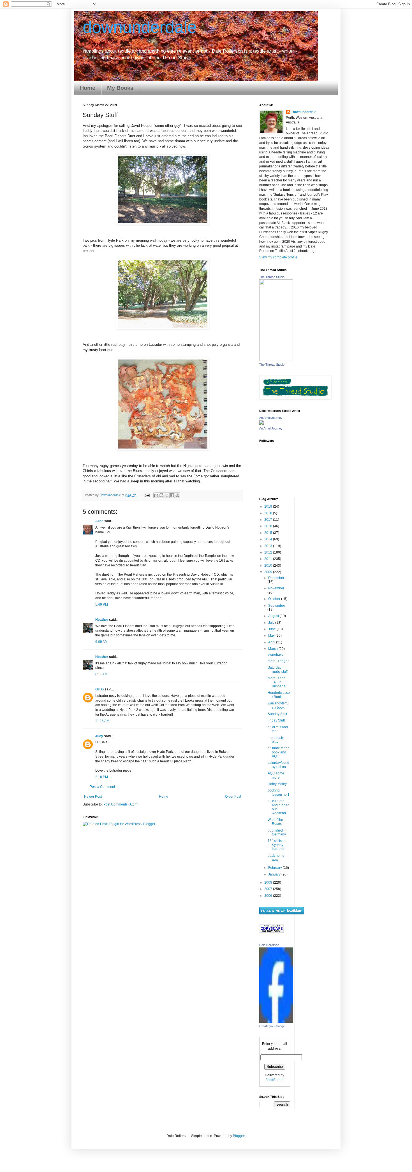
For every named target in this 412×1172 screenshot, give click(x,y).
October (274, 599)
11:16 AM (102, 721)
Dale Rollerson (269, 945)
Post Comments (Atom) (120, 804)
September (276, 606)
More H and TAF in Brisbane (277, 682)
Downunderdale (303, 112)
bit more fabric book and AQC (278, 752)
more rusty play (276, 740)
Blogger (239, 1136)
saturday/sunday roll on (278, 765)
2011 (268, 559)
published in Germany (277, 832)
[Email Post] (147, 495)
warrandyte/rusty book (278, 705)
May (272, 636)
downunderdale (139, 27)
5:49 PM (101, 604)
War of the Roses (275, 822)
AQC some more (276, 775)
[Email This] (156, 495)
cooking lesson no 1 (279, 792)
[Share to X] (167, 495)
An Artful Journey (271, 417)
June (272, 629)
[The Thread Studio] (276, 360)
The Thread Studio (271, 277)
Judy (99, 736)
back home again (276, 858)
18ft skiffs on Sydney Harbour (277, 845)
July (271, 623)
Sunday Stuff (277, 714)
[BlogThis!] (161, 495)
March (273, 649)
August (274, 616)
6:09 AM (101, 642)
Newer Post (93, 797)
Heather (101, 620)
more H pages (278, 661)
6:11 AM (101, 674)
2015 (268, 533)
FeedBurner (274, 1080)
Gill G (99, 689)
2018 (268, 513)
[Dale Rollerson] (276, 1022)
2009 (268, 572)
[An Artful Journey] (261, 424)
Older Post (233, 797)
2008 (268, 882)
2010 (268, 566)
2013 (268, 546)
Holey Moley (277, 784)
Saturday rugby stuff (278, 669)
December (276, 578)
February (275, 868)
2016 (268, 526)
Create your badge (272, 1026)
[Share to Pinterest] (177, 495)
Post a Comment (102, 787)
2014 (268, 539)
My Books (120, 88)
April (272, 642)
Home (87, 88)
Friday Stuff (276, 720)
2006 (268, 896)
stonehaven (277, 655)
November (276, 588)
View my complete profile (278, 257)
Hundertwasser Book (279, 695)
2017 (268, 520)
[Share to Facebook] (172, 495)
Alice (99, 521)
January (274, 874)
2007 (268, 889)
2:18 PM (101, 777)
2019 (268, 506)
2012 (268, 552)
